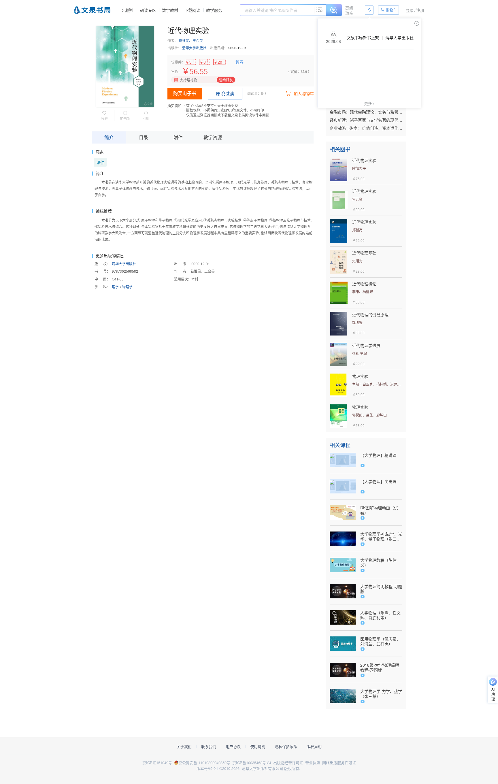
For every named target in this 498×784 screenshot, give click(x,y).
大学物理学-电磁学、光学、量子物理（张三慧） (381, 536)
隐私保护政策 (286, 746)
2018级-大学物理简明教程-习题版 (379, 667)
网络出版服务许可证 (339, 762)
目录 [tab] (143, 137)
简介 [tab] (109, 137)
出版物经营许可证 (288, 762)
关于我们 (184, 746)
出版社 (128, 10)
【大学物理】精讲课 (378, 455)
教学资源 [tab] (212, 137)
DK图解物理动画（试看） (379, 510)
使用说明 (257, 746)
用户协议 (233, 746)
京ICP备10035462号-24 (251, 762)
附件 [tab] (178, 137)
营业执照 (312, 762)
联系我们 (208, 746)
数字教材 (170, 10)
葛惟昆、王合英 (191, 40)
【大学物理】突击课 (378, 481)
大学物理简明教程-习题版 (381, 589)
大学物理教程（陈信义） (378, 563)
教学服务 (214, 10)
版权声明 (314, 746)
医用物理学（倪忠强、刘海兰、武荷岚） (380, 641)
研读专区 (148, 10)
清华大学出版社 (194, 47)
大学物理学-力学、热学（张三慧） (381, 694)
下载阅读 (192, 10)
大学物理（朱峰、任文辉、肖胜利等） (380, 615)
